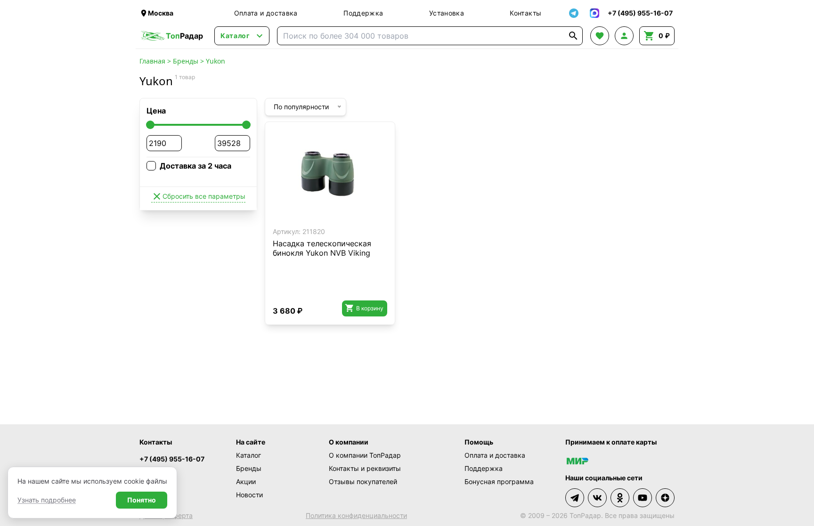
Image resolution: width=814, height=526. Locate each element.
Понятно (141, 500)
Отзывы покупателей (363, 481)
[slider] (150, 125)
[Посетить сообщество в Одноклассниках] (619, 497)
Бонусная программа (499, 481)
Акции (246, 481)
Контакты (525, 13)
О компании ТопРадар (365, 455)
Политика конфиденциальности (356, 515)
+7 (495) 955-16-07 (171, 459)
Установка (446, 13)
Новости (249, 495)
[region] (330, 176)
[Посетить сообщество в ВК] (597, 497)
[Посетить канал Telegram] (574, 497)
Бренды (185, 61)
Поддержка (363, 13)
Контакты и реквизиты (365, 468)
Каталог (248, 455)
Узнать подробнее (46, 500)
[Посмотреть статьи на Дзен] (665, 497)
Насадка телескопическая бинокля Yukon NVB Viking (322, 248)
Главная (152, 61)
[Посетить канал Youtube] (642, 497)
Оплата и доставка (266, 13)
